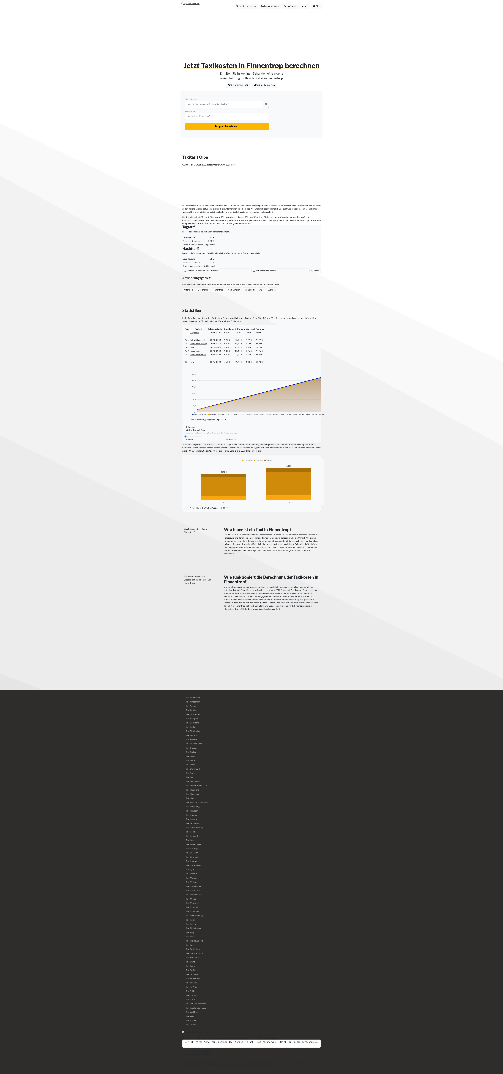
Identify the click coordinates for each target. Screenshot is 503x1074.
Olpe (261, 290)
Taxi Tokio (190, 991)
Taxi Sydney (191, 983)
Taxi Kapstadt (191, 836)
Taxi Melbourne (192, 890)
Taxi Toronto (191, 995)
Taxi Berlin (190, 727)
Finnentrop (218, 290)
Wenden (272, 290)
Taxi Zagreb (190, 1020)
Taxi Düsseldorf (192, 781)
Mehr (304, 6)
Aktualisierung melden (265, 271)
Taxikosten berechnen (246, 6)
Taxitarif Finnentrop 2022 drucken (202, 271)
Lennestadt (249, 290)
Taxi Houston (191, 811)
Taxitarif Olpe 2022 (239, 85)
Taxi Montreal (192, 903)
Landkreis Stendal (198, 355)
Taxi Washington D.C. (195, 1008)
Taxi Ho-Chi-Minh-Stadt (196, 802)
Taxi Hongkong (192, 807)
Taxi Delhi (190, 756)
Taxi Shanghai (191, 974)
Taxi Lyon (189, 870)
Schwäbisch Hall (197, 340)
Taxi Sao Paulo (192, 958)
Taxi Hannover (192, 794)
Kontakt (196, 1054)
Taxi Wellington (192, 1012)
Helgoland (194, 333)
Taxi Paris (190, 920)
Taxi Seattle (190, 962)
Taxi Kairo (190, 832)
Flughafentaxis (290, 6)
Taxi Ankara (190, 706)
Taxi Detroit (191, 761)
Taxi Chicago (191, 748)
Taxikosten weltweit (270, 6)
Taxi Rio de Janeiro (194, 941)
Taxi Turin (190, 1000)
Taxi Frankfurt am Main (196, 786)
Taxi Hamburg (192, 790)
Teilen (316, 271)
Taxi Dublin (190, 777)
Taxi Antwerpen (192, 714)
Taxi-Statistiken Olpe (265, 85)
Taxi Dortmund (192, 769)
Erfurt (192, 362)
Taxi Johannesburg (194, 828)
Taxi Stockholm (192, 979)
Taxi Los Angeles (193, 865)
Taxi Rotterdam (192, 949)
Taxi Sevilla (190, 970)
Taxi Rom (189, 945)
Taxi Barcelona (192, 723)
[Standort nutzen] (266, 104)
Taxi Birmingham (193, 731)
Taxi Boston (191, 735)
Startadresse (190, 99)
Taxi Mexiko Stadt (193, 895)
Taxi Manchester (193, 886)
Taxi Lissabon (191, 853)
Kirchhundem (234, 290)
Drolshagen (203, 290)
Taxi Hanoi (190, 798)
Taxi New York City (194, 916)
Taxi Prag (189, 932)
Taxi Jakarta (191, 819)
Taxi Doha (190, 765)
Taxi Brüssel (191, 740)
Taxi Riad (189, 937)
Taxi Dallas (190, 752)
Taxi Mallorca (191, 882)
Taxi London (191, 861)
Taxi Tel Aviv (191, 987)
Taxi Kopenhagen (193, 844)
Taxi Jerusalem (192, 823)
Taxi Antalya (191, 710)
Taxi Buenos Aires (193, 744)
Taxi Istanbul (191, 815)
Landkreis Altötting (198, 344)
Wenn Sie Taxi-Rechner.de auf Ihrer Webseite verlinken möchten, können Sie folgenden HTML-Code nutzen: (231, 1038)
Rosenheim (195, 351)
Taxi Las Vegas (192, 849)
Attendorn (188, 290)
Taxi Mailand (191, 878)
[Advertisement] (251, 31)
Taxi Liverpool (192, 857)
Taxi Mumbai (191, 907)
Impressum (187, 1054)
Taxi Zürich (190, 1025)
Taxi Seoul (190, 966)
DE (317, 6)
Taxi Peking (190, 924)
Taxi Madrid (191, 874)
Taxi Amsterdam (193, 702)
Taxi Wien (190, 1016)
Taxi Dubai (190, 773)
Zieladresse (190, 111)
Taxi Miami (190, 899)
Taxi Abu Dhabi (192, 698)
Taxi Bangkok (191, 719)
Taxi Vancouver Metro (195, 1004)
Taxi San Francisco (194, 953)
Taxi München (192, 911)
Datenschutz (206, 1054)
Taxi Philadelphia (193, 928)
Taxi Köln (189, 840)
